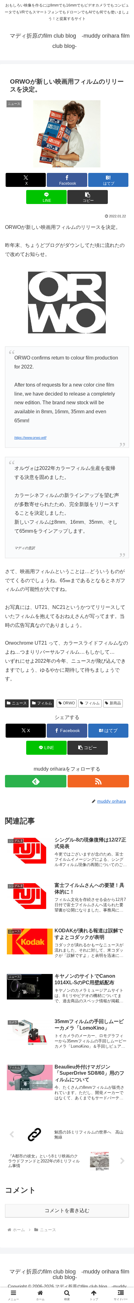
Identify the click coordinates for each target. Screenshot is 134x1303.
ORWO (69, 703)
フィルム (44, 703)
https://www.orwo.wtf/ (30, 437)
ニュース (19, 703)
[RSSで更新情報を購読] (98, 781)
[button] (87, 197)
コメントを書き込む (67, 1210)
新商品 (115, 703)
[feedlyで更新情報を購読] (35, 781)
